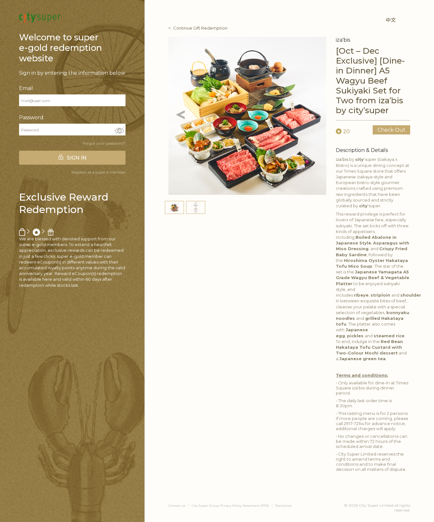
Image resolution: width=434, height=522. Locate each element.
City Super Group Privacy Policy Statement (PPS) (230, 506)
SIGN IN (76, 158)
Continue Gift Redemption (200, 28)
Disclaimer (283, 506)
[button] (180, 116)
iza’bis (342, 159)
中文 (391, 20)
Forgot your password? (104, 143)
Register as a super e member (98, 172)
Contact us (176, 506)
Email (26, 88)
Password (31, 117)
